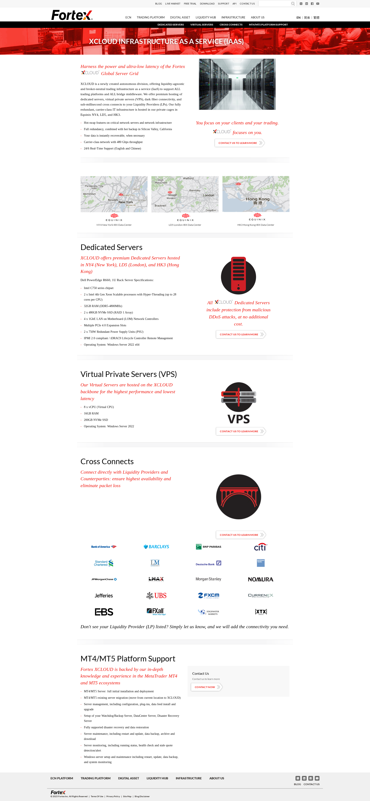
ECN (128, 17)
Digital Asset (180, 17)
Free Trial (190, 3)
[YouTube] (317, 3)
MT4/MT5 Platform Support (268, 24)
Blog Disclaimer (142, 796)
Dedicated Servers (171, 24)
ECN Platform (62, 778)
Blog (158, 3)
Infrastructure (233, 17)
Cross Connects (231, 24)
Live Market (172, 3)
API (234, 3)
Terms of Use (97, 796)
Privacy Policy (113, 796)
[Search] (293, 3)
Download (207, 3)
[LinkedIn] (306, 3)
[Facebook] (312, 3)
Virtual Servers (201, 24)
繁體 (316, 17)
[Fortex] (72, 15)
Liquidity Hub (206, 17)
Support (223, 3)
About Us (257, 17)
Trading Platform (151, 17)
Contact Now (205, 687)
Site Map (127, 796)
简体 (307, 17)
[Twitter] (301, 3)
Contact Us (247, 3)
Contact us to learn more (238, 143)
